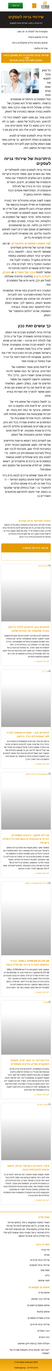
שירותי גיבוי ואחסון (40, 1299)
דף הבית (38, 23)
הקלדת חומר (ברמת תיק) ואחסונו (33, 1343)
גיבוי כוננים (44, 1337)
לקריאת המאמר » (41, 661)
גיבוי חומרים (43, 1331)
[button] (34, 5)
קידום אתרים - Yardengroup (26, 1368)
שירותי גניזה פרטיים (39, 1324)
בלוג (31, 23)
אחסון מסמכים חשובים (38, 1305)
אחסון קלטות (43, 1311)
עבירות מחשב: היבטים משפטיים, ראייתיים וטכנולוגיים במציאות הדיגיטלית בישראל (26, 839)
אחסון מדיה (43, 1292)
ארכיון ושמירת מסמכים (38, 1318)
